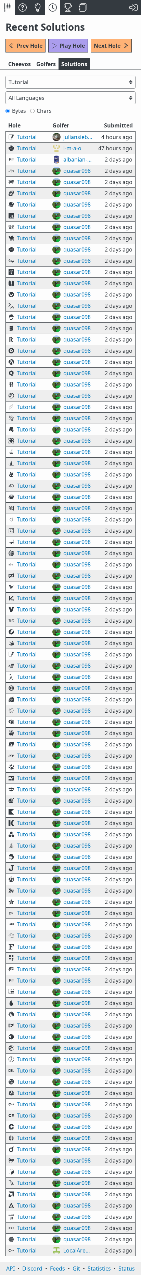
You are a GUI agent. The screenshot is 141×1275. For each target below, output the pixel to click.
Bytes (19, 111)
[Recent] (52, 7)
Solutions (74, 64)
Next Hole (107, 45)
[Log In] (133, 7)
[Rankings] (67, 7)
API (10, 1268)
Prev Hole (29, 45)
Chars (44, 111)
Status (126, 1268)
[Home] (7, 7)
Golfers (46, 64)
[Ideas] (37, 7)
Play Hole (72, 45)
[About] (22, 7)
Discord (32, 1268)
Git (76, 1268)
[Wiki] (82, 7)
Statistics (99, 1268)
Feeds (57, 1268)
